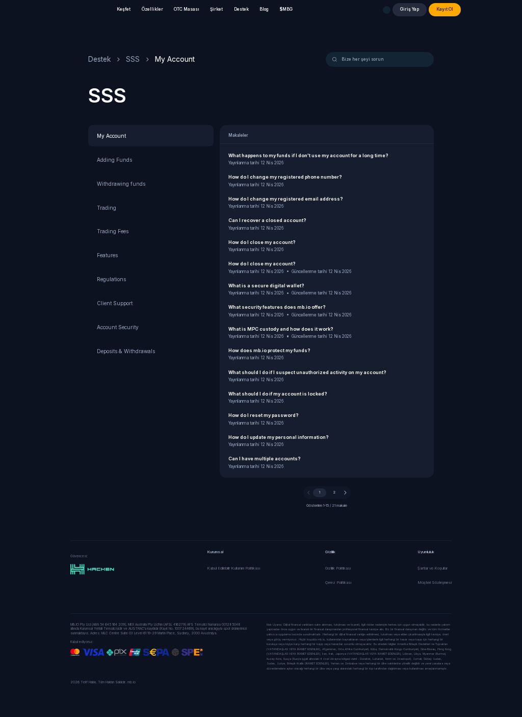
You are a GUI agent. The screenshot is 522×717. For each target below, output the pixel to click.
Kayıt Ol (444, 9)
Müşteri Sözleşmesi (434, 582)
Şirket (216, 9)
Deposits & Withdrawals (126, 351)
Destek (241, 9)
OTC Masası (186, 9)
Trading (106, 208)
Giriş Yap (409, 9)
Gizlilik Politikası (338, 568)
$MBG (286, 9)
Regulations (111, 279)
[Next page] (345, 492)
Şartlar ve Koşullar (432, 568)
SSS (133, 59)
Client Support (115, 303)
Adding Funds (114, 160)
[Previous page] (308, 492)
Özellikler (152, 9)
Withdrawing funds (121, 184)
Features (107, 255)
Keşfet (123, 9)
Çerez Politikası (338, 582)
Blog (264, 9)
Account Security (118, 327)
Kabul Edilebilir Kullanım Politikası (233, 568)
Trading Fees (112, 231)
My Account (111, 136)
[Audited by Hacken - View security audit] (92, 569)
